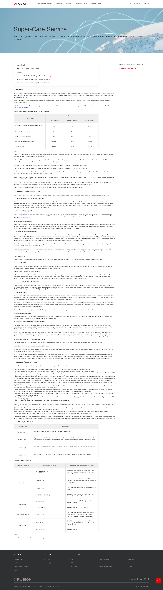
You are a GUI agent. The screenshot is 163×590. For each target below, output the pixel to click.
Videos (130, 566)
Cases (129, 563)
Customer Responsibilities (128, 68)
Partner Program (104, 563)
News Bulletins (48, 559)
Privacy (147, 586)
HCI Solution (73, 563)
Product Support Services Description (131, 64)
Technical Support (81, 4)
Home (15, 56)
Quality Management (20, 563)
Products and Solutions (44, 4)
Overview (123, 61)
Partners (68, 4)
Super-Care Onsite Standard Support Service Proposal (33, 76)
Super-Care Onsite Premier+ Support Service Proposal (33, 82)
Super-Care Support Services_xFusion (28, 68)
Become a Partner (104, 559)
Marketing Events (49, 563)
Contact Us (17, 570)
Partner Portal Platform (105, 566)
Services (59, 4)
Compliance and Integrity (21, 566)
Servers (72, 559)
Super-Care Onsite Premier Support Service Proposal (32, 79)
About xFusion (96, 4)
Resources (131, 559)
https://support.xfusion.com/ (22, 217)
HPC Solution (73, 566)
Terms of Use (140, 586)
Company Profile (18, 559)
